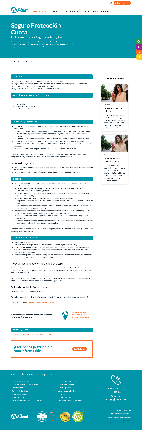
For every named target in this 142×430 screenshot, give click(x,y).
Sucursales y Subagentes (96, 11)
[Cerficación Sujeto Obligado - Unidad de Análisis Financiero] (54, 417)
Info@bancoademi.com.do (121, 413)
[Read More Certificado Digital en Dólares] (114, 93)
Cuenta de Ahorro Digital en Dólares (112, 160)
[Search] (89, 3)
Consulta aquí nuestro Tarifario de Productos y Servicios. (32, 334)
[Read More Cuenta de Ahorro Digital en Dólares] (114, 143)
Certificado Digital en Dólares (113, 110)
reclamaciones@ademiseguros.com (40, 303)
